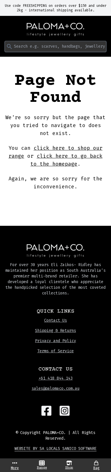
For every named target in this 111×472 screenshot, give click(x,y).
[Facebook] (46, 410)
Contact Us (55, 320)
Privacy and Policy (55, 340)
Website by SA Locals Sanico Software (55, 448)
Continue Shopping (55, 203)
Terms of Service (55, 351)
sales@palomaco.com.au (55, 388)
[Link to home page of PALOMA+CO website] (55, 29)
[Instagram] (64, 410)
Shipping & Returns (55, 330)
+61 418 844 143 (55, 378)
